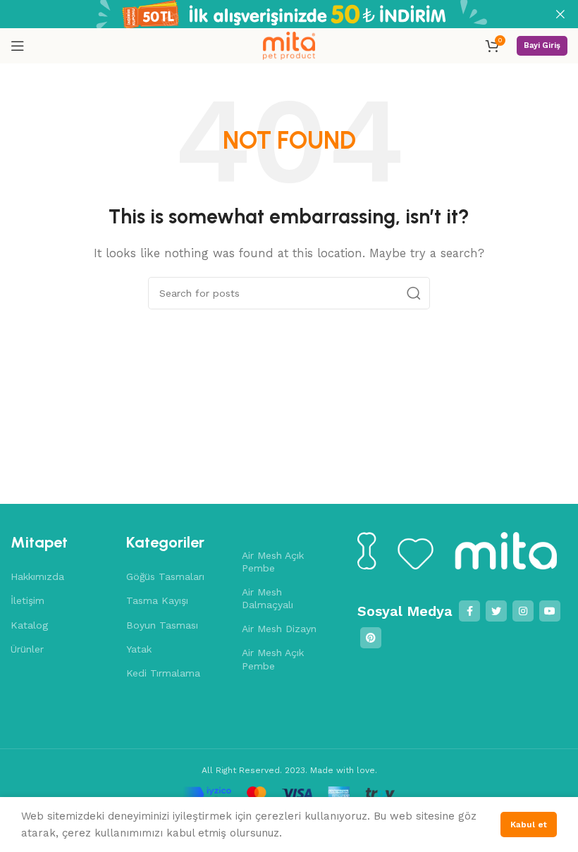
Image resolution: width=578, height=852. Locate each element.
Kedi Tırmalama (163, 673)
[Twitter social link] (496, 611)
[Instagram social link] (523, 611)
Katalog (29, 625)
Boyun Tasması (162, 625)
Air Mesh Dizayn (279, 628)
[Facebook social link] (469, 611)
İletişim (27, 600)
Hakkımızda (37, 576)
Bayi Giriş (542, 45)
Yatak (139, 649)
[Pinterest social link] (370, 637)
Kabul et (528, 824)
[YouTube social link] (549, 611)
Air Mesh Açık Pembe (273, 562)
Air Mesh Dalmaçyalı (267, 598)
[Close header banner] (560, 14)
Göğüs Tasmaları (165, 576)
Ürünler (27, 649)
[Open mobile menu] (18, 46)
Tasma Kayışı (157, 600)
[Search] (414, 293)
